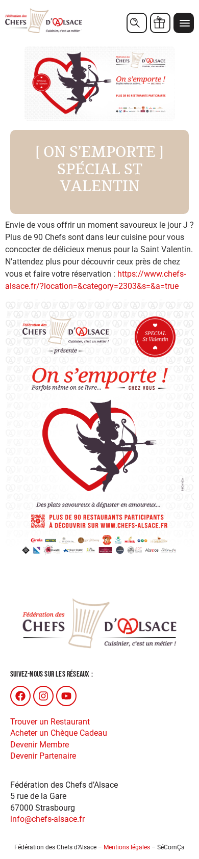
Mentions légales (127, 847)
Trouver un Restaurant (50, 722)
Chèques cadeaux (160, 23)
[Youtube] (66, 696)
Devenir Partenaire (43, 756)
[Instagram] (43, 696)
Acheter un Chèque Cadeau (58, 733)
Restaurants (137, 23)
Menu (183, 23)
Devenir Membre (39, 744)
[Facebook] (20, 696)
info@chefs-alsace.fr (47, 819)
